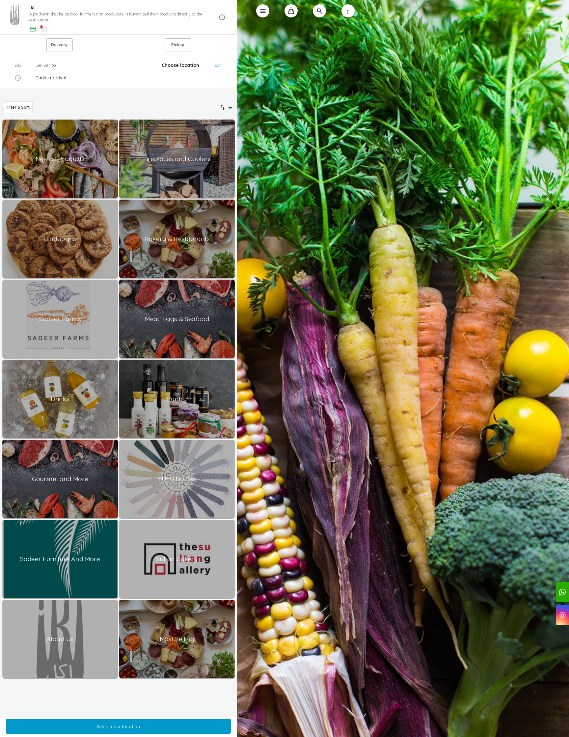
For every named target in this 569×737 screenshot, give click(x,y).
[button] (118, 17)
